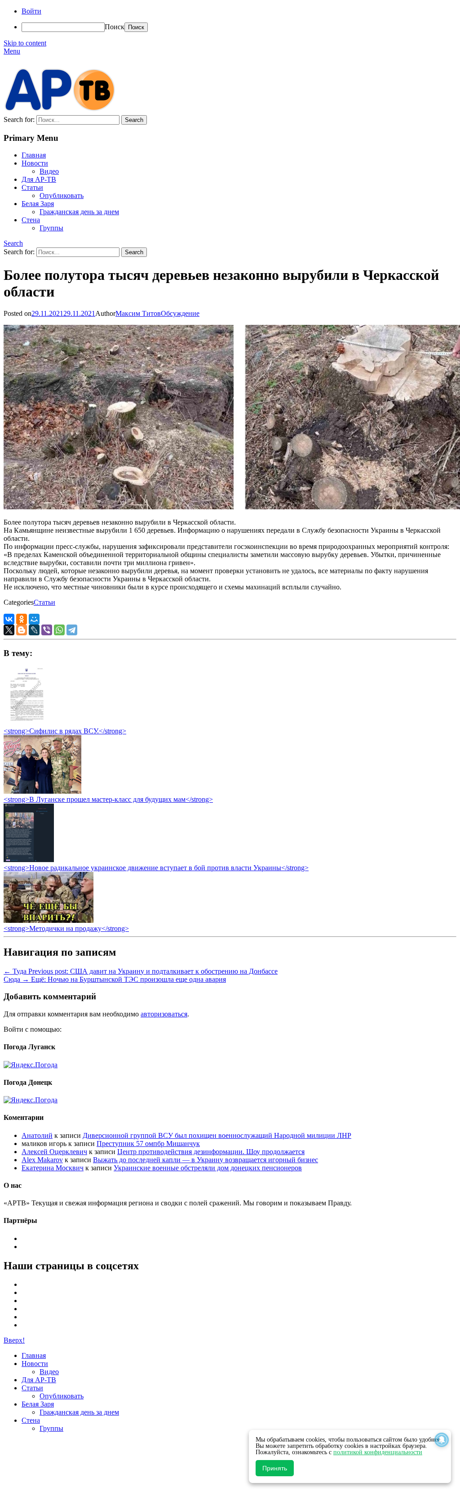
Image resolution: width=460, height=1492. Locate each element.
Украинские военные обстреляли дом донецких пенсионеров (208, 1168)
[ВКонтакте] (9, 619)
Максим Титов (138, 313)
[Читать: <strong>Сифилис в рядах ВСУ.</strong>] (24, 723)
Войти (31, 11)
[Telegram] (71, 630)
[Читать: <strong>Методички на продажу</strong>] (48, 920)
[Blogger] (21, 630)
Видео (49, 171)
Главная (34, 155)
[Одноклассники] (21, 619)
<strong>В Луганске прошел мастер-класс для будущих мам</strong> (108, 799)
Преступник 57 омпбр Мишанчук (148, 1143)
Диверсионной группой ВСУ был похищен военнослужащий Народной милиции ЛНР (217, 1135)
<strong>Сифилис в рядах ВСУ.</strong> (65, 731)
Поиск (114, 27)
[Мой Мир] (34, 619)
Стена (31, 220)
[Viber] (46, 630)
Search (13, 243)
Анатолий (37, 1135)
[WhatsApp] (59, 630)
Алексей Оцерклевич (54, 1151)
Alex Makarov (42, 1160)
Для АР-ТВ (39, 179)
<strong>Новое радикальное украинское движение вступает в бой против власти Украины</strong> (156, 868)
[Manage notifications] (441, 1440)
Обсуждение (180, 313)
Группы (51, 228)
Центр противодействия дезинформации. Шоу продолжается (211, 1151)
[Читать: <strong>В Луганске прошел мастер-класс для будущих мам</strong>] (42, 791)
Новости (35, 163)
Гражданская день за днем (79, 212)
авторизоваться (164, 1014)
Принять (274, 1468)
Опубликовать (62, 195)
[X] (9, 630)
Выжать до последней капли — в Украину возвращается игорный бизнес (205, 1160)
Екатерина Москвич (53, 1168)
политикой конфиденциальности (377, 1452)
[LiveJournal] (34, 630)
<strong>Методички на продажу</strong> (66, 928)
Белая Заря (38, 203)
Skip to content (25, 43)
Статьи (32, 187)
